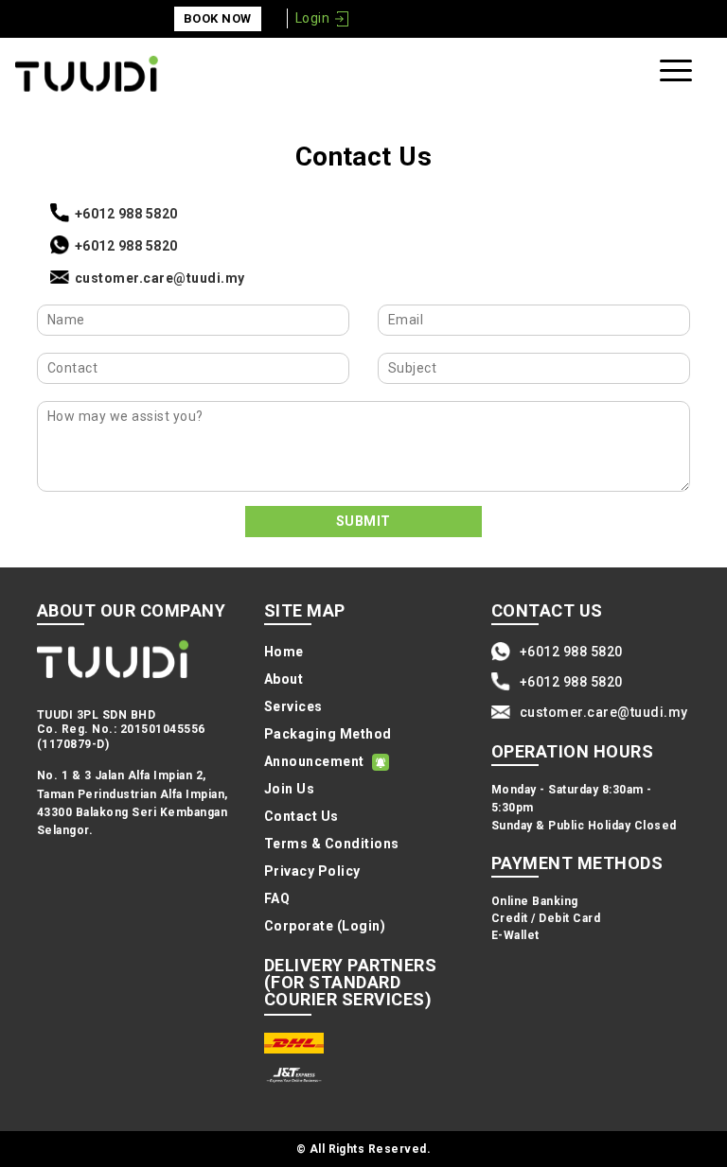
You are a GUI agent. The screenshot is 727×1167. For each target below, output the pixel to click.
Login (312, 18)
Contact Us (301, 816)
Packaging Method (328, 733)
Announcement (314, 761)
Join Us (289, 788)
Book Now (218, 18)
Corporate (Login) (324, 925)
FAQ (277, 898)
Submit (363, 521)
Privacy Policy (312, 871)
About (283, 679)
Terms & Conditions (331, 843)
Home (284, 651)
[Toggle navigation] (679, 74)
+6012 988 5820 (126, 213)
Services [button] (293, 706)
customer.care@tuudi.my (160, 278)
